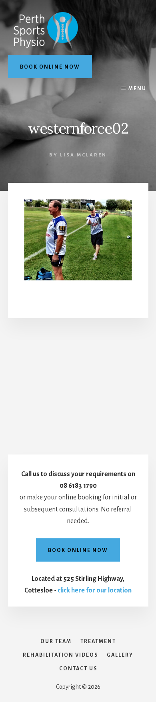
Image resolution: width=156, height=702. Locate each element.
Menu (137, 88)
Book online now (50, 67)
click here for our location (95, 590)
